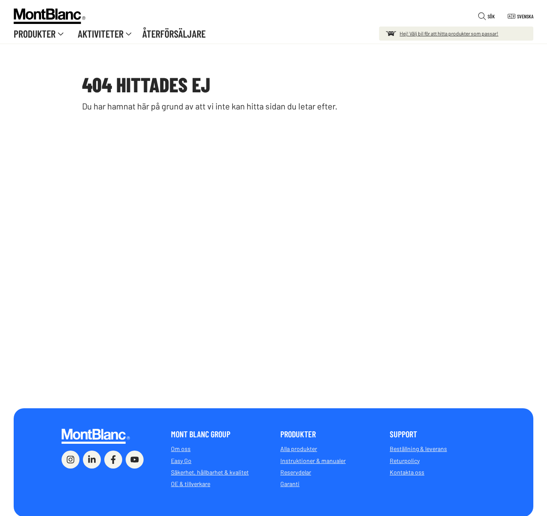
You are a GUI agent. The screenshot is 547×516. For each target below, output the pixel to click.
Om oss (181, 448)
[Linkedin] (92, 460)
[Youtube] (135, 460)
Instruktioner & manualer (313, 460)
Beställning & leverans (418, 448)
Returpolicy (405, 460)
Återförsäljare (174, 33)
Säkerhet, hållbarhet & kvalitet (210, 472)
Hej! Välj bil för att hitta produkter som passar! (449, 33)
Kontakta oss (407, 472)
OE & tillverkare (190, 483)
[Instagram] (70, 460)
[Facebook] (113, 460)
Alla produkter (298, 448)
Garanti (290, 483)
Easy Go (181, 460)
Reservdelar (295, 472)
